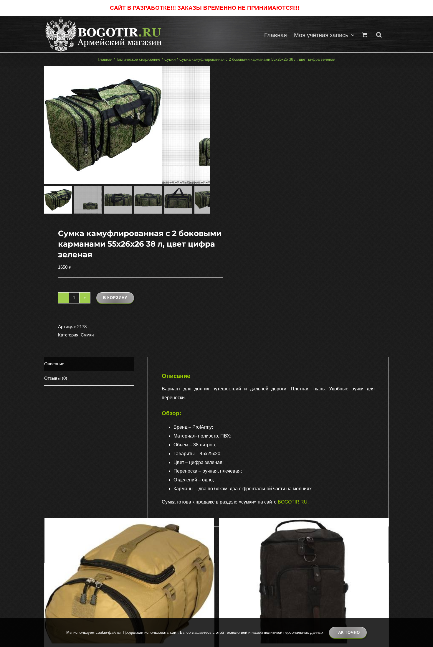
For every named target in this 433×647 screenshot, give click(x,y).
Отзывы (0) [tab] (55, 378)
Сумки (87, 334)
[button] (379, 34)
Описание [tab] (54, 363)
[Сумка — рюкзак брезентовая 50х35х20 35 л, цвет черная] (304, 602)
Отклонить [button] (311, 8)
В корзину (115, 298)
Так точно (348, 632)
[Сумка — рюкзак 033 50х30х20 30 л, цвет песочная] (129, 602)
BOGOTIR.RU (293, 501)
